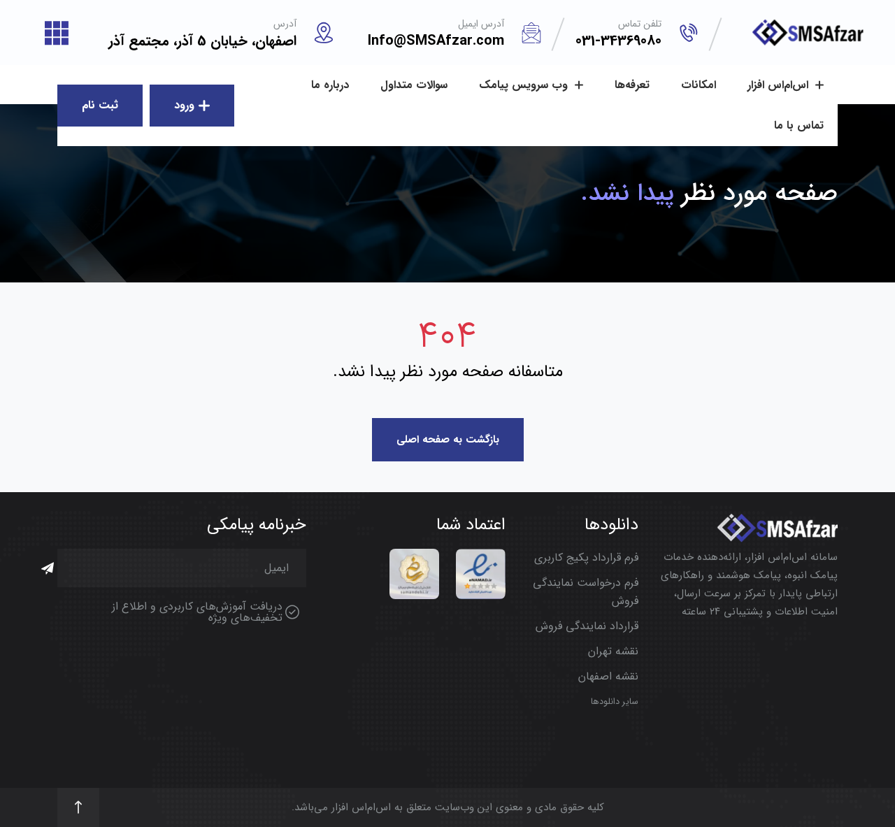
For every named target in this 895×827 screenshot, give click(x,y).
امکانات (698, 85)
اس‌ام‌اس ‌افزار (779, 85)
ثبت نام (100, 105)
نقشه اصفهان (608, 676)
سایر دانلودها (614, 702)
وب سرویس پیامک (525, 85)
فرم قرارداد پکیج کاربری (586, 557)
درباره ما (330, 85)
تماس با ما (799, 125)
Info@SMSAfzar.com (436, 41)
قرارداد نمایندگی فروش (587, 626)
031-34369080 (618, 41)
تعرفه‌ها (632, 85)
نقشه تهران (613, 651)
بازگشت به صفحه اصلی (447, 439)
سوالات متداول (414, 85)
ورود (184, 105)
